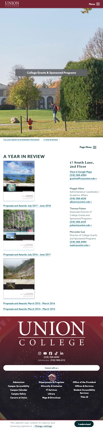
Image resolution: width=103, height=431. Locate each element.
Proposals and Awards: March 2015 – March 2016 (29, 303)
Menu (92, 4)
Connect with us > (52, 368)
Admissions (19, 382)
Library (51, 393)
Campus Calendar (18, 390)
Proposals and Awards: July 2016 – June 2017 (27, 254)
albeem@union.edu (80, 201)
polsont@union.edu (80, 225)
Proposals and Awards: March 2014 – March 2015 (29, 309)
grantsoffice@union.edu (82, 178)
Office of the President (84, 382)
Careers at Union (18, 397)
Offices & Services (84, 386)
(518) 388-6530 (78, 198)
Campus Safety (18, 393)
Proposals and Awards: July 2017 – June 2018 (27, 205)
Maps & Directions (51, 397)
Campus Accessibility (18, 386)
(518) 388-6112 (57, 360)
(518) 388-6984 (78, 175)
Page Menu (86, 147)
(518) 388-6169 (78, 221)
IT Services (51, 390)
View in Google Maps (81, 171)
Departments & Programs (51, 382)
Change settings (43, 426)
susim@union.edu (79, 245)
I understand (84, 424)
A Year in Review (50, 140)
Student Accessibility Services (84, 391)
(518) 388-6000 (51, 357)
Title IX (84, 397)
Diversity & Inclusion (51, 386)
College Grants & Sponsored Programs (21, 140)
